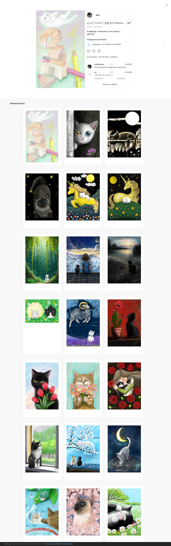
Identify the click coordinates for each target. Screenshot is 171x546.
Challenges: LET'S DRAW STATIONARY (106, 44)
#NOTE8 (90, 34)
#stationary (102, 31)
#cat (110, 31)
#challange (91, 31)
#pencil (116, 31)
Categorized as (96, 39)
